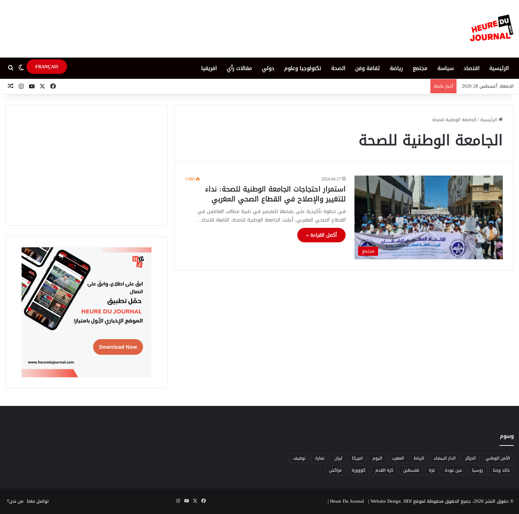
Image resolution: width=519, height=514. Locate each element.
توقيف (299, 458)
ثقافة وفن (367, 68)
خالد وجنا (501, 470)
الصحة (338, 68)
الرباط (419, 458)
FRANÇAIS (46, 66)
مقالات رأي (239, 68)
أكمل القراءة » (321, 235)
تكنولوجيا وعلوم (302, 68)
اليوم (377, 458)
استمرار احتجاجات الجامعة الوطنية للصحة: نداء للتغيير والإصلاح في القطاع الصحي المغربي (275, 194)
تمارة (319, 458)
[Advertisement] (86, 165)
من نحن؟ (15, 501)
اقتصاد (471, 68)
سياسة (445, 68)
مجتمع (420, 68)
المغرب (398, 458)
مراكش (335, 470)
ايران (338, 458)
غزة (432, 470)
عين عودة (453, 470)
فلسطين (411, 470)
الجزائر (470, 458)
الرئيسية (499, 68)
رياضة (396, 68)
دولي (268, 68)
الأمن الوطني (497, 458)
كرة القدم (384, 470)
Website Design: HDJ (391, 501)
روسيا (477, 470)
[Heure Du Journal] (492, 28)
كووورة (358, 470)
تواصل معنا (38, 501)
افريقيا (209, 68)
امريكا (357, 458)
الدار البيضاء (444, 458)
